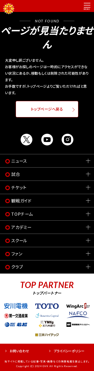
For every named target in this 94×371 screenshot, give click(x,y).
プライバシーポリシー (69, 351)
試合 (15, 174)
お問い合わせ (19, 351)
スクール (19, 240)
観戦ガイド (21, 200)
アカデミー (21, 227)
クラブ (17, 267)
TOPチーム (22, 214)
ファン (16, 254)
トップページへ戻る (47, 109)
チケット (18, 187)
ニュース (19, 161)
